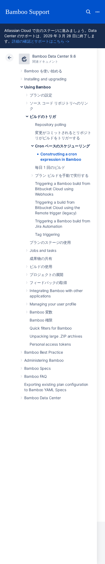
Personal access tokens (50, 344)
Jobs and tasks (43, 250)
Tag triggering (47, 234)
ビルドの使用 (41, 266)
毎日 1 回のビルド (50, 167)
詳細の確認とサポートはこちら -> (40, 41)
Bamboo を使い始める (43, 71)
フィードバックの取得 (48, 282)
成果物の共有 (41, 258)
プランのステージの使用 (50, 242)
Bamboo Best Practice (43, 352)
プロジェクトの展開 (46, 274)
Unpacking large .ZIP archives (56, 336)
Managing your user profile (53, 304)
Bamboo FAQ (35, 376)
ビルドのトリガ (43, 116)
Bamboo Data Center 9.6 (54, 56)
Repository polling (50, 124)
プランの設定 (41, 95)
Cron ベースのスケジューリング (62, 146)
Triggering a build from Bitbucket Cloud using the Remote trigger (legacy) (57, 207)
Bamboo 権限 (41, 320)
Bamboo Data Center (42, 397)
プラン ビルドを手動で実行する (62, 175)
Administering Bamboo (44, 360)
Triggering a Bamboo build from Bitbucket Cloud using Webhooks (62, 188)
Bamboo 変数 (41, 312)
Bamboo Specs (37, 368)
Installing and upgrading (45, 79)
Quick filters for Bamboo (51, 328)
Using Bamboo (37, 87)
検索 (88, 12)
